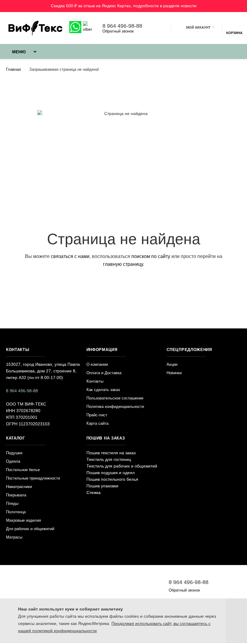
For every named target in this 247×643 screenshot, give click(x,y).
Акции (172, 364)
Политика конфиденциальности (115, 406)
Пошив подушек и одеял (110, 472)
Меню (19, 51)
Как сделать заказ (103, 389)
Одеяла (13, 461)
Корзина (234, 33)
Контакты (94, 381)
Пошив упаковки (102, 485)
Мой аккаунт (198, 27)
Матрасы (14, 537)
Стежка (93, 492)
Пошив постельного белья (112, 479)
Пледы (12, 503)
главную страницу (123, 264)
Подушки (14, 453)
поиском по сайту (150, 256)
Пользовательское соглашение (114, 398)
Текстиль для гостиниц (108, 459)
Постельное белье (23, 469)
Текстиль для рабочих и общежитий (121, 466)
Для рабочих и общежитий (30, 529)
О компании (97, 364)
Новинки (174, 373)
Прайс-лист (96, 415)
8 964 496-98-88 (122, 26)
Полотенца (16, 512)
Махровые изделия (23, 520)
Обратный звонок (118, 31)
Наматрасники (19, 486)
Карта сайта (97, 423)
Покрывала (16, 495)
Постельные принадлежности (33, 478)
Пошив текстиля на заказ (111, 452)
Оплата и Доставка (103, 373)
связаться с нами (70, 256)
